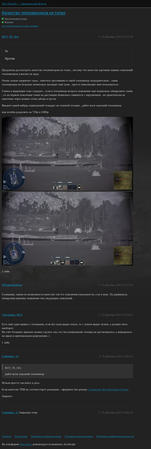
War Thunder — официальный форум (24, 3)
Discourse (25, 444)
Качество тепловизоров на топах (33, 13)
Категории (21, 436)
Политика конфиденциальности (115, 436)
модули (5, 26)
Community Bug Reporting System (108, 389)
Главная (6, 436)
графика (34, 26)
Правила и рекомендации (46, 436)
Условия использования (79, 436)
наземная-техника (19, 26)
